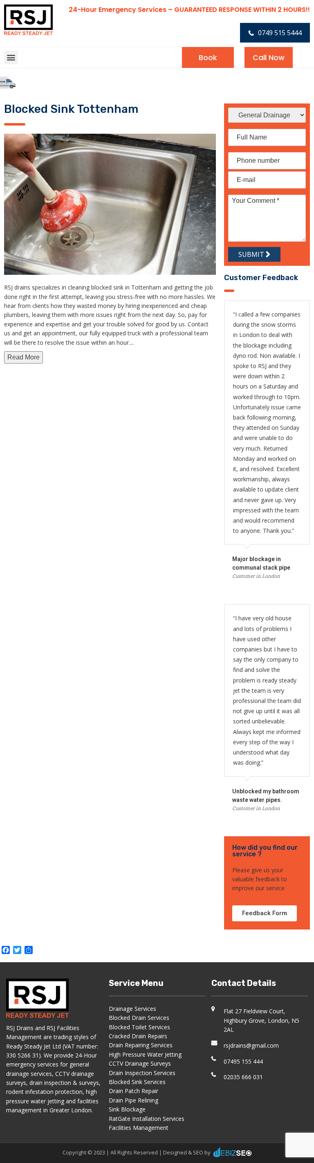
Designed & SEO (183, 1152)
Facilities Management (138, 1128)
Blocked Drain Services (139, 1018)
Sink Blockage (127, 1109)
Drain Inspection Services (142, 1073)
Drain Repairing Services (141, 1045)
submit (252, 254)
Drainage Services (132, 1009)
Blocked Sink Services (137, 1082)
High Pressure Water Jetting (145, 1054)
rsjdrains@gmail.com (251, 1045)
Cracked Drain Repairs (138, 1036)
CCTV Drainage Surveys (140, 1063)
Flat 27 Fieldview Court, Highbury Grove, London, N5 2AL (261, 1020)
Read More (23, 357)
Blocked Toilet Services (139, 1027)
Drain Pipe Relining (133, 1100)
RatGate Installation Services (146, 1119)
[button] (11, 57)
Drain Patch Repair (133, 1091)
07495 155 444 (243, 1061)
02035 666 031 (243, 1077)
